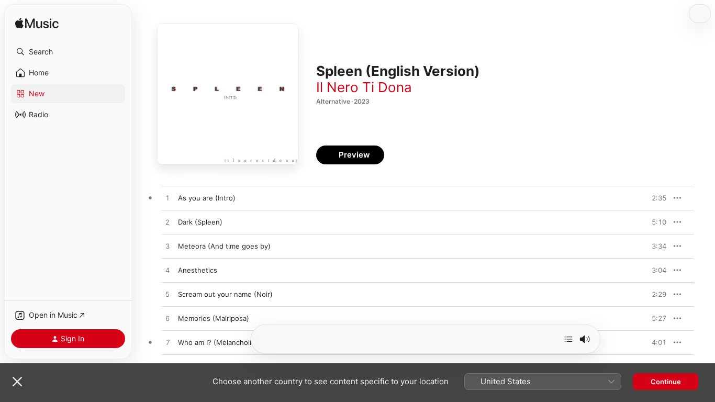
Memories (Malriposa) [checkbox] (213, 318)
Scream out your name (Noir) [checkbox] (225, 294)
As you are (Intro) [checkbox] (207, 198)
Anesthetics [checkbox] (197, 270)
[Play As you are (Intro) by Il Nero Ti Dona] (167, 198)
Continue (666, 381)
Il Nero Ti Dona (364, 87)
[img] (37, 24)
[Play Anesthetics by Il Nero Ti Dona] (167, 270)
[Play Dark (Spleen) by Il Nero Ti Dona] (167, 222)
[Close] (17, 381)
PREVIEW (654, 198)
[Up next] (568, 339)
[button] (68, 52)
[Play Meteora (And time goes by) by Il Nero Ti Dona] (167, 246)
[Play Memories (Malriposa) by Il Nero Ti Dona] (167, 318)
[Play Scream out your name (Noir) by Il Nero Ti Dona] (167, 294)
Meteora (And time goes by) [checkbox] (224, 246)
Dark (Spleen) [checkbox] (200, 222)
